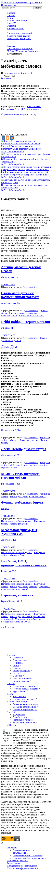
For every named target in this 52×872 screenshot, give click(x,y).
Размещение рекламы (17, 860)
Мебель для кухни (30, 109)
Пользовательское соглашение (27, 855)
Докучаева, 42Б (8, 540)
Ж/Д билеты (19, 714)
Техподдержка (14, 863)
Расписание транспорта (24, 686)
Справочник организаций (19, 33)
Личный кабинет (15, 28)
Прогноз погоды (9, 5)
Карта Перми (19, 696)
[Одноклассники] (7, 138)
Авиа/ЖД (11, 23)
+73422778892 (8, 491)
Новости (11, 13)
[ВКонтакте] (3, 138)
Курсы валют (19, 691)
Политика (18, 663)
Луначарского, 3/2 (10, 455)
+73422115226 (8, 578)
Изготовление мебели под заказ (16, 521)
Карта (10, 18)
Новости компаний (22, 678)
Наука (16, 673)
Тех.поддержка (20, 853)
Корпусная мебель (10, 109)
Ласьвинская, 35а (9, 277)
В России (17, 676)
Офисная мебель (9, 467)
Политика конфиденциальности (28, 858)
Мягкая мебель (40, 465)
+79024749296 (8, 547)
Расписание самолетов (24, 722)
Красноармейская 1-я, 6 (20, 73)
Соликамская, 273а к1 (12, 430)
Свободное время (21, 670)
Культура (17, 668)
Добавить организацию (18, 36)
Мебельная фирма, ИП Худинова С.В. (19, 532)
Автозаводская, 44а (10, 303)
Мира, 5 (5, 508)
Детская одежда (16, 313)
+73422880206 (8, 516)
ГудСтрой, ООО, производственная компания (24, 563)
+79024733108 (8, 335)
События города (21, 681)
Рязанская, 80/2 (8, 571)
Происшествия (20, 660)
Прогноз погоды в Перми (25, 688)
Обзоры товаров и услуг (19, 38)
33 (13, 627)
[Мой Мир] (12, 138)
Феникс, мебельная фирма (22, 502)
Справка (11, 15)
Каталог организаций (17, 20)
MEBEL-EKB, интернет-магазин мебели (20, 476)
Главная (11, 46)
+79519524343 (8, 284)
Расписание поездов (23, 720)
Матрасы (14, 440)
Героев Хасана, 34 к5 (11, 601)
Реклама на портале (22, 850)
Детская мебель (33, 106)
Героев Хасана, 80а (10, 484)
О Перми (11, 26)
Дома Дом (9, 346)
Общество (18, 657)
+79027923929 (8, 609)
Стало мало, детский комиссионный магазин (20, 295)
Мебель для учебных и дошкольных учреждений (25, 587)
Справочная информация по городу (18, 114)
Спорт (16, 665)
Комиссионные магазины (31, 315)
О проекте (12, 847)
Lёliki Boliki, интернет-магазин (25, 322)
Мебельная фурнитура (21, 465)
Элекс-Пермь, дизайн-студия (23, 449)
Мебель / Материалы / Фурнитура (23, 51)
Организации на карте (24, 699)
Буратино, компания (17, 595)
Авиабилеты (19, 717)
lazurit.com (6, 78)
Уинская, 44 (7, 328)
